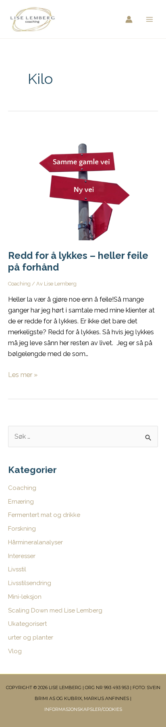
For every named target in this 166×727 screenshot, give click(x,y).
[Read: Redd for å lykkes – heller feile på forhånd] (83, 183)
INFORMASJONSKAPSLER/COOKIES (83, 709)
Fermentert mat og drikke (44, 515)
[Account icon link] (129, 19)
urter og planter (30, 637)
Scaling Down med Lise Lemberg (55, 610)
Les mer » (22, 375)
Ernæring (21, 501)
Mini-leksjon (25, 596)
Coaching (19, 284)
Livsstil (17, 569)
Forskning (22, 528)
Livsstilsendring (29, 583)
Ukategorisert (27, 623)
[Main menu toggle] (149, 19)
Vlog (15, 651)
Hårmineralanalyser (35, 542)
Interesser (21, 556)
